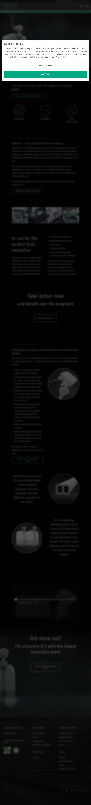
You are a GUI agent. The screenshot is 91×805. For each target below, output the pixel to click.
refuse (46, 57)
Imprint (11, 57)
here (53, 51)
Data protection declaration (74, 54)
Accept (67, 51)
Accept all (45, 74)
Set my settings (45, 65)
